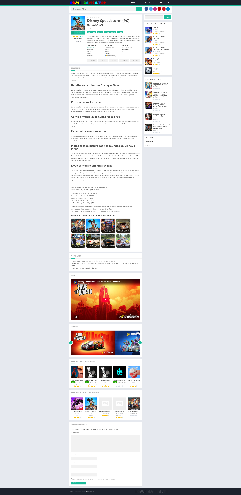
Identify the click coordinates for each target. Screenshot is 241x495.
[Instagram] (155, 9)
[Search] (139, 9)
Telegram (125, 60)
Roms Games (90, 492)
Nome (73, 455)
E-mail (73, 463)
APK (168, 3)
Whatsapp (135, 60)
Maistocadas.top (149, 141)
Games (113, 32)
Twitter (103, 60)
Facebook (93, 60)
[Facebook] (146, 9)
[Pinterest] (164, 9)
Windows (119, 32)
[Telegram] (168, 9)
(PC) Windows (135, 3)
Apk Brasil (147, 145)
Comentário (75, 433)
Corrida (107, 32)
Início (126, 3)
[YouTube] (159, 9)
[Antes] (71, 343)
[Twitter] (151, 9)
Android (144, 3)
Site (72, 471)
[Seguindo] (140, 343)
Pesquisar (167, 17)
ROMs (162, 3)
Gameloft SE (90, 47)
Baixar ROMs (80, 33)
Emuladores (152, 3)
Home (89, 17)
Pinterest (114, 60)
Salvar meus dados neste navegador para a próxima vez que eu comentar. (94, 479)
